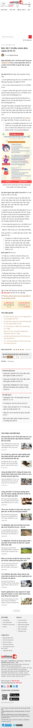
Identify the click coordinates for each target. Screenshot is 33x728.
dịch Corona (11, 361)
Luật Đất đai (26, 719)
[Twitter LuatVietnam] (14, 686)
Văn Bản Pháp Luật (6, 719)
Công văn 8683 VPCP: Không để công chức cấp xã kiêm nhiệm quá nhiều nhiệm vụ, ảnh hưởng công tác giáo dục (16, 474)
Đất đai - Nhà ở (21, 9)
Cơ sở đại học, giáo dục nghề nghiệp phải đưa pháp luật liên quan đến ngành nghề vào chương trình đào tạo (15, 456)
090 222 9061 (24, 303)
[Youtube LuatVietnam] (8, 686)
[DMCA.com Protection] (18, 725)
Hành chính (4, 9)
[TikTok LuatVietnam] (11, 686)
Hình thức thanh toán (8, 640)
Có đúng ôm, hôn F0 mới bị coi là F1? (15, 403)
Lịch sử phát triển (7, 622)
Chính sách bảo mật (8, 644)
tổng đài (9, 307)
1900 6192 (9, 303)
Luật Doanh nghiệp (17, 719)
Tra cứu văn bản (22, 620)
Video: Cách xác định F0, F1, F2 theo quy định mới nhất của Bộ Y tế (16, 408)
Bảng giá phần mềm (8, 637)
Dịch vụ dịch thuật (22, 626)
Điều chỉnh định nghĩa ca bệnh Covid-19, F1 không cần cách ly (16, 420)
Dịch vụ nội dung (22, 629)
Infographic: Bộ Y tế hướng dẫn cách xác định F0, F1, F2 (16, 399)
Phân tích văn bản (22, 622)
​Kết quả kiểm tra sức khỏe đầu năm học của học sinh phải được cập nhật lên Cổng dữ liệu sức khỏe (16, 439)
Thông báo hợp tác (7, 650)
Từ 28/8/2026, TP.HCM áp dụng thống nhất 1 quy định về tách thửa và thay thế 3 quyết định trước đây (16, 543)
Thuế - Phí (12, 9)
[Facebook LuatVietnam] (2, 686)
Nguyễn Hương (14, 55)
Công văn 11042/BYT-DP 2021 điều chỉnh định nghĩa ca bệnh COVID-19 (16, 374)
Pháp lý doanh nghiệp (23, 624)
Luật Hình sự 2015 (6, 721)
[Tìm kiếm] (30, 36)
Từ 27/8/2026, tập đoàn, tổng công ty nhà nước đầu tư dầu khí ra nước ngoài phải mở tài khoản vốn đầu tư (16, 576)
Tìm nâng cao (28, 40)
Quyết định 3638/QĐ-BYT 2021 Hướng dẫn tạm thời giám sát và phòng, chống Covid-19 (15, 387)
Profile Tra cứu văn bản (9, 624)
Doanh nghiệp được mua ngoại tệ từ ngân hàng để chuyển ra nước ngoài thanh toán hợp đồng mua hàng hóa (15, 594)
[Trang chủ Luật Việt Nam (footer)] (16, 656)
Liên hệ (5, 626)
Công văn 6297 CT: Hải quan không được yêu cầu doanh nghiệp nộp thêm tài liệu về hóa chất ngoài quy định (15, 494)
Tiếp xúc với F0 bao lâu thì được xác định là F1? (16, 414)
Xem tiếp (16, 611)
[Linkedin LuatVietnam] (17, 686)
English (25, 4)
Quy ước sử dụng (7, 642)
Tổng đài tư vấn (22, 631)
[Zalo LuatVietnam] (5, 686)
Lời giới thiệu (6, 620)
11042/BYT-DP (5, 63)
